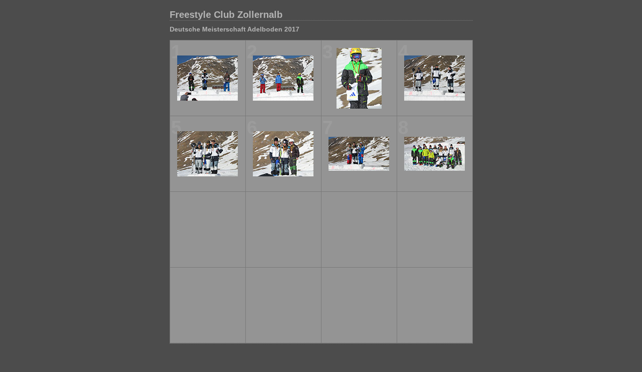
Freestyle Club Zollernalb (226, 14)
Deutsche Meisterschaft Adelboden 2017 (234, 29)
